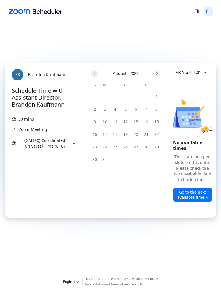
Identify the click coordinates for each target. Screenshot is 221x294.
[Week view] (196, 11)
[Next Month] (156, 73)
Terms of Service (122, 284)
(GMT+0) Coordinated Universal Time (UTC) (44, 143)
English (69, 281)
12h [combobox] (197, 72)
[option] (156, 96)
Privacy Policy (94, 284)
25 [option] (115, 147)
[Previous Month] (94, 73)
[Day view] (208, 11)
